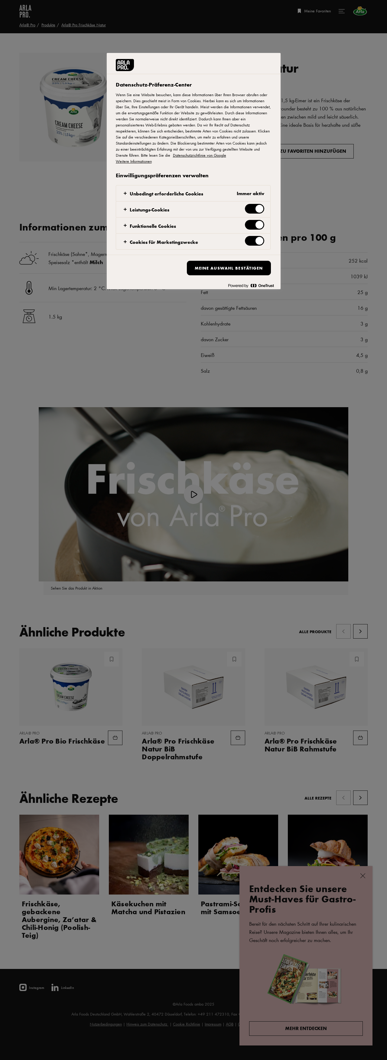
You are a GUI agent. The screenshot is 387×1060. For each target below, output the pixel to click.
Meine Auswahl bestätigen (229, 268)
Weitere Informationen (134, 161)
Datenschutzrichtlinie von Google (199, 155)
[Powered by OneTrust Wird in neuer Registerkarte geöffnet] (251, 285)
